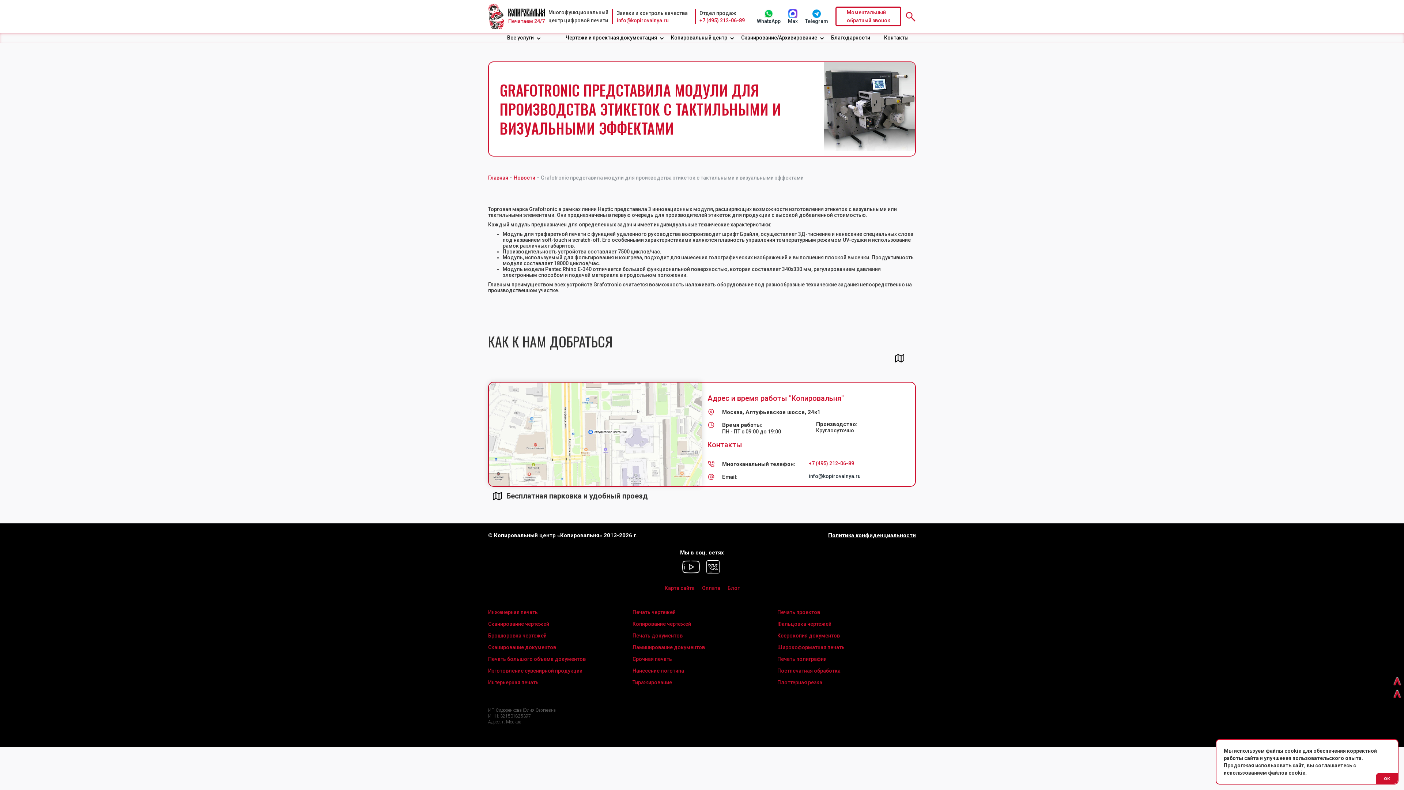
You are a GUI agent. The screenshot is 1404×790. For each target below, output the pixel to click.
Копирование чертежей (662, 624)
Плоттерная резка (799, 682)
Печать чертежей (654, 612)
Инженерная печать (513, 612)
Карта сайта (680, 588)
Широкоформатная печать (811, 647)
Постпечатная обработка (809, 671)
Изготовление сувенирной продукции (535, 671)
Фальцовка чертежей (804, 624)
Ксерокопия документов (808, 636)
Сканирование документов (522, 647)
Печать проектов (798, 612)
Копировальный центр (699, 38)
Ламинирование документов (669, 647)
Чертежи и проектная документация (611, 38)
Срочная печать (652, 659)
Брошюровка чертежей (517, 636)
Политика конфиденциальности (872, 536)
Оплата (711, 588)
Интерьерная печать (513, 682)
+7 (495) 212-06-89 (722, 20)
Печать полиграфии (802, 659)
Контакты (896, 38)
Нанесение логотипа (658, 671)
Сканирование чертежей (518, 624)
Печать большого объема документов (537, 659)
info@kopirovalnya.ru (643, 20)
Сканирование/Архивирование (779, 38)
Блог (734, 588)
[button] (524, 38)
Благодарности (850, 38)
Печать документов (658, 636)
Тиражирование (652, 682)
